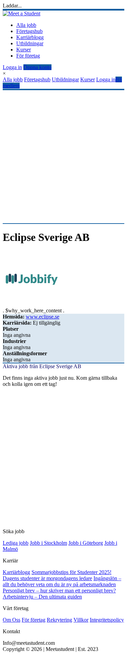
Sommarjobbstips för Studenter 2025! (71, 572)
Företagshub (29, 31)
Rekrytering (59, 620)
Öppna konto (37, 67)
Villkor (80, 620)
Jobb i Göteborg (85, 543)
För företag (28, 56)
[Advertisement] (63, 156)
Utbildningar (29, 43)
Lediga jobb (15, 543)
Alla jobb (26, 25)
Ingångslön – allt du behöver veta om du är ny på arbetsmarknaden (62, 581)
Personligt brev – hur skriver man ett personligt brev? (59, 590)
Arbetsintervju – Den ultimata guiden (42, 597)
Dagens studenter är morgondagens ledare (47, 578)
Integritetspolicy (107, 620)
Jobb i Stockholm (48, 543)
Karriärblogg (30, 37)
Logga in (12, 67)
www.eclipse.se (42, 317)
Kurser (23, 49)
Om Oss (11, 620)
